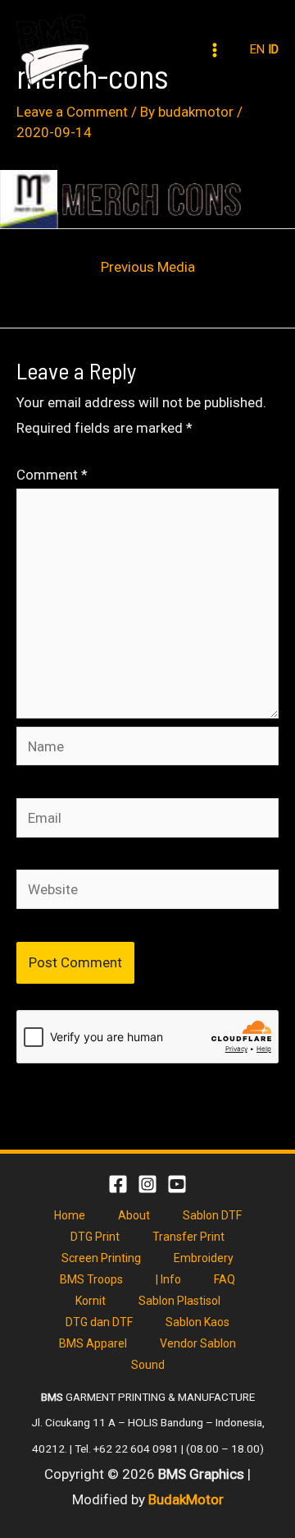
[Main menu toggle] (215, 50)
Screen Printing (101, 1258)
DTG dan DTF (99, 1322)
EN (257, 49)
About (134, 1215)
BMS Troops (91, 1279)
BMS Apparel (93, 1343)
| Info (168, 1279)
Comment (52, 474)
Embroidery (204, 1258)
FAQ (224, 1279)
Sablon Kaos (197, 1322)
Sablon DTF (212, 1215)
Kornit (90, 1300)
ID (273, 49)
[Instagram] (147, 1184)
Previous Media (148, 267)
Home (69, 1215)
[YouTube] (177, 1184)
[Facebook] (118, 1184)
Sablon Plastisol (179, 1300)
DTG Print (95, 1236)
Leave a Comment (72, 111)
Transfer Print (188, 1236)
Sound (148, 1364)
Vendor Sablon (198, 1343)
